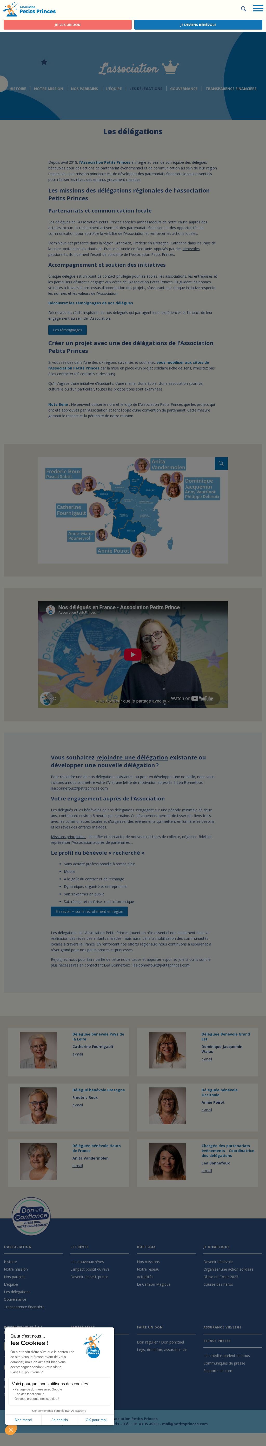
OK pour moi (96, 1420)
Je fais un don (68, 24)
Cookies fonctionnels (29, 1394)
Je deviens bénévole (198, 24)
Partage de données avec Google (38, 1389)
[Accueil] (29, 9)
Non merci (23, 1420)
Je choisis (60, 1420)
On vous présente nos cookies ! (37, 1399)
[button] (11, 1429)
